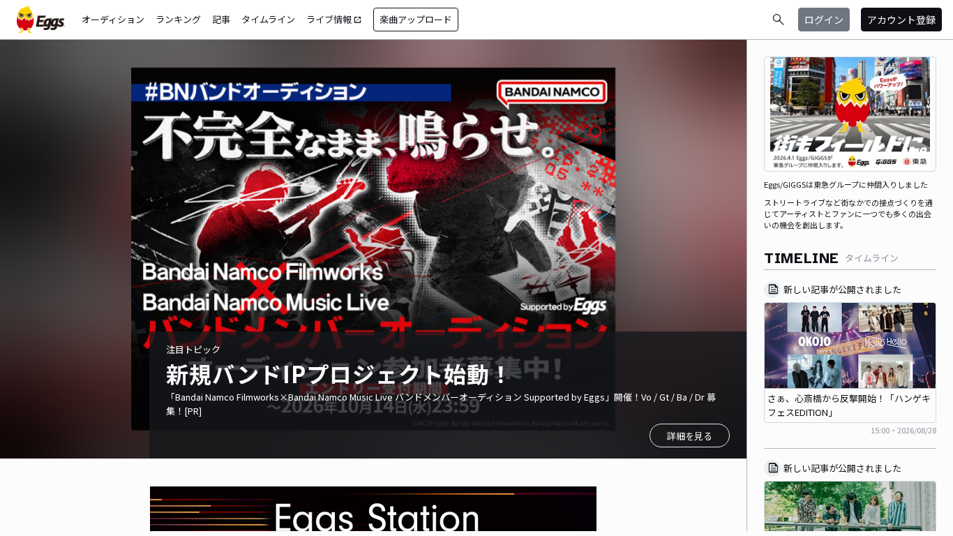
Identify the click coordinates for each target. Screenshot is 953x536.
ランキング (178, 19)
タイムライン (268, 19)
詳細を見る (689, 435)
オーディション (113, 19)
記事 (221, 19)
